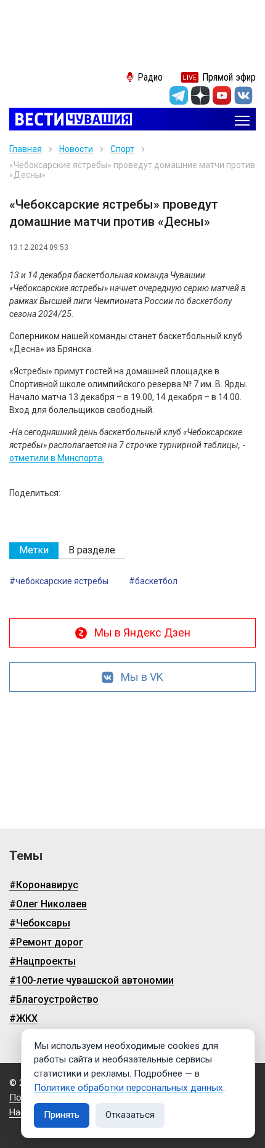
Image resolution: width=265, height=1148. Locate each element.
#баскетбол (153, 581)
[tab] (34, 550)
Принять (62, 1114)
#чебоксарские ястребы (58, 581)
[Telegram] (178, 95)
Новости (76, 149)
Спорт (122, 149)
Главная (25, 149)
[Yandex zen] (200, 95)
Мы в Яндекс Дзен (142, 632)
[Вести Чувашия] (70, 120)
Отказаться (130, 1114)
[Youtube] (222, 95)
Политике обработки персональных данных (128, 1087)
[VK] (243, 95)
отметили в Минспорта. (56, 458)
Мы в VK (142, 676)
